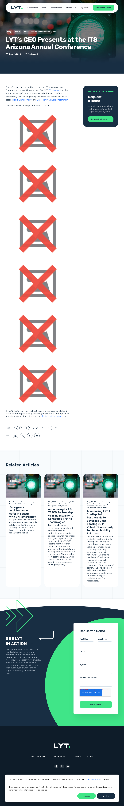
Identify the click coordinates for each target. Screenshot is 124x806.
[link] (17, 7)
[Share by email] (37, 435)
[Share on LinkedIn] (15, 435)
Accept (87, 796)
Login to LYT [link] (85, 8)
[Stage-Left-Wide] (36, 183)
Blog (9, 32)
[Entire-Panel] (36, 133)
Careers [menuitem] (77, 756)
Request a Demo (99, 119)
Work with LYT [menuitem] (61, 756)
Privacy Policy (94, 779)
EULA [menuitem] (90, 756)
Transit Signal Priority (22, 100)
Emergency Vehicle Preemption (37, 32)
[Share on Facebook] (29, 435)
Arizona (57, 428)
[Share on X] (22, 435)
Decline (106, 796)
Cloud (17, 32)
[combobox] (96, 683)
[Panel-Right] (36, 383)
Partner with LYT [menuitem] (39, 756)
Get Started (95, 704)
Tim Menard (55, 90)
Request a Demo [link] (103, 8)
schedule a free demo (51, 416)
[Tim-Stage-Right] (36, 333)
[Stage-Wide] (36, 233)
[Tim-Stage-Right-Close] (36, 283)
